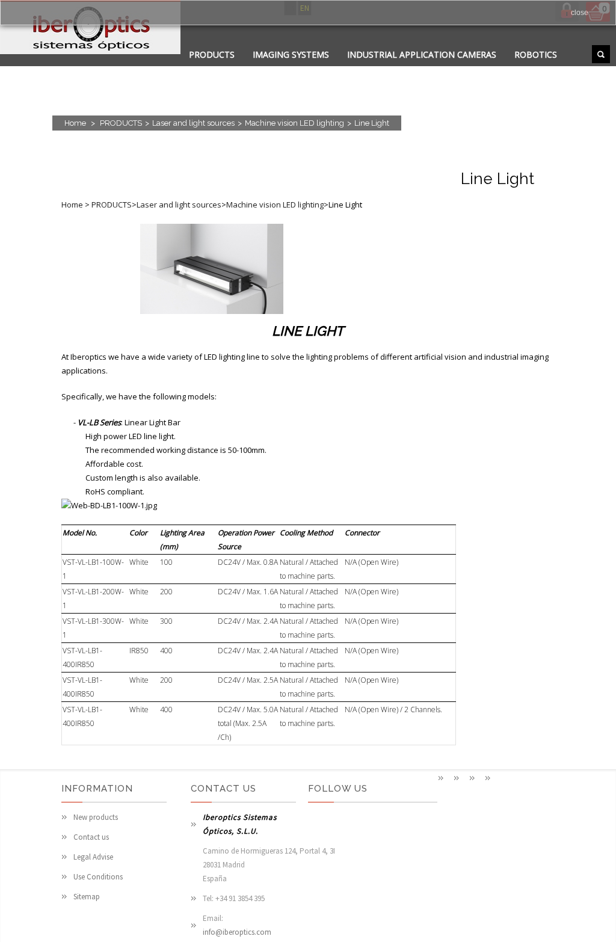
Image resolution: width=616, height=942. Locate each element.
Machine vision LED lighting (294, 123)
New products (95, 817)
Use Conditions (98, 877)
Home (75, 123)
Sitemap (86, 896)
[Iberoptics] (90, 29)
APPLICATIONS (219, 69)
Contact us (91, 837)
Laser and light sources (193, 123)
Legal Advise (93, 857)
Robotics (535, 54)
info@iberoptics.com (237, 932)
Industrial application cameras (421, 54)
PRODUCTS (212, 54)
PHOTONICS (350, 69)
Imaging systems (291, 54)
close (579, 12)
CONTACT (287, 69)
